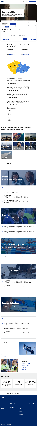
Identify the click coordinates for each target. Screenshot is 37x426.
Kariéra (20, 406)
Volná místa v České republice (4, 356)
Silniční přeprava (28, 137)
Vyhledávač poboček (6, 335)
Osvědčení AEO (24, 367)
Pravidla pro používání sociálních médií (21, 416)
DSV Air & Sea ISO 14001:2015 (25, 365)
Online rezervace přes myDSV (7, 195)
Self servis (2, 408)
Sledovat (35, 1)
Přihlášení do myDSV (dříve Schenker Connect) (10, 322)
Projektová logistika (5, 146)
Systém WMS (5, 230)
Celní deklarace (16, 145)
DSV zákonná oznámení (13, 403)
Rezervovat (31, 1)
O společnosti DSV (21, 405)
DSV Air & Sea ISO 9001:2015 (25, 363)
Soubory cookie (12, 407)
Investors (20, 408)
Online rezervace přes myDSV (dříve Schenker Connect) (11, 200)
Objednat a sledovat (6, 313)
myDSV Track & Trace (6, 191)
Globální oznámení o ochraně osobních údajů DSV (13, 405)
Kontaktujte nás (21, 403)
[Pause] (36, 4)
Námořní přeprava (17, 137)
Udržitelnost (20, 411)
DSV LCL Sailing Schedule (7, 280)
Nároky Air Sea (3, 354)
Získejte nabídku (3, 405)
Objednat (2, 403)
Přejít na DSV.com (12, 411)
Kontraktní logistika (29, 146)
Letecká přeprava (5, 137)
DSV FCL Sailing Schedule (7, 285)
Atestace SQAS (24, 369)
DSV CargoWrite (6, 225)
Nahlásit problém (21, 414)
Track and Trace (3, 406)
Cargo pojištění (4, 157)
